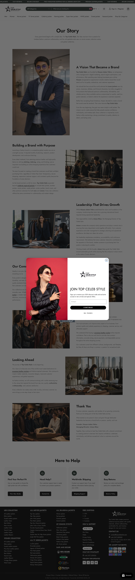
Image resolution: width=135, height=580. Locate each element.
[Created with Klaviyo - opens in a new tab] (67, 321)
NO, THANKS (88, 313)
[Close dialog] (106, 260)
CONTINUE (88, 307)
